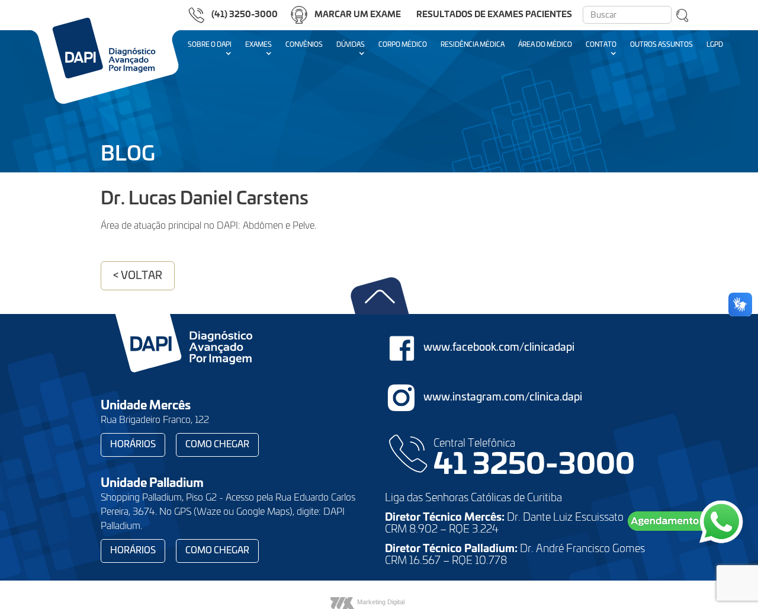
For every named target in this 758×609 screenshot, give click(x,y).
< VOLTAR (137, 276)
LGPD (714, 44)
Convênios (304, 44)
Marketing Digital (380, 601)
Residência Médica (473, 44)
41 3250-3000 (534, 465)
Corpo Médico (402, 44)
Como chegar (217, 444)
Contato (601, 44)
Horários (133, 444)
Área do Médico (545, 44)
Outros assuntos (661, 44)
